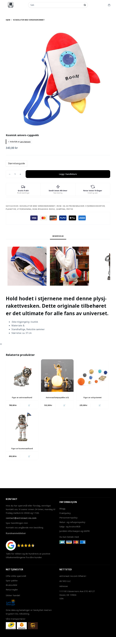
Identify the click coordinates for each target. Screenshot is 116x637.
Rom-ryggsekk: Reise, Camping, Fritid (53, 209)
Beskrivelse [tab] (58, 236)
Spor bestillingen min (17, 523)
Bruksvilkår (11, 585)
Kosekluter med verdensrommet (38, 206)
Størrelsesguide (16, 163)
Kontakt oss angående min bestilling (24, 527)
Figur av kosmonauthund (22, 448)
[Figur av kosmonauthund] (22, 426)
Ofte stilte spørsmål (16, 576)
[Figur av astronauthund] (22, 375)
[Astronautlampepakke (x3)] (57, 375)
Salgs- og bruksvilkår (70, 526)
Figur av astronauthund (22, 397)
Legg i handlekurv (68, 174)
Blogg (62, 508)
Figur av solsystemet (92, 397)
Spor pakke (12, 580)
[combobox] (56, 5)
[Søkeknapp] (85, 5)
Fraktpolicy (65, 513)
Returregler (12, 589)
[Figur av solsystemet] (92, 375)
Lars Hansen (25, 141)
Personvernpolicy (68, 517)
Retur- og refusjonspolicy (72, 522)
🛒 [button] (29, 405)
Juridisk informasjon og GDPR (74, 531)
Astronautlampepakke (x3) (57, 397)
